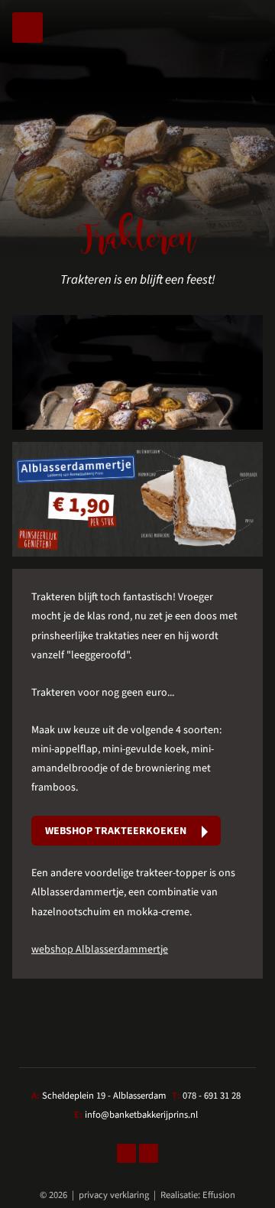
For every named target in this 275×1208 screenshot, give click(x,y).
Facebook (126, 1153)
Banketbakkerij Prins (137, 49)
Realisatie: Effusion (197, 1195)
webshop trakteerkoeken (115, 831)
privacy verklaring (114, 1195)
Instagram (148, 1153)
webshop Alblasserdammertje (99, 949)
